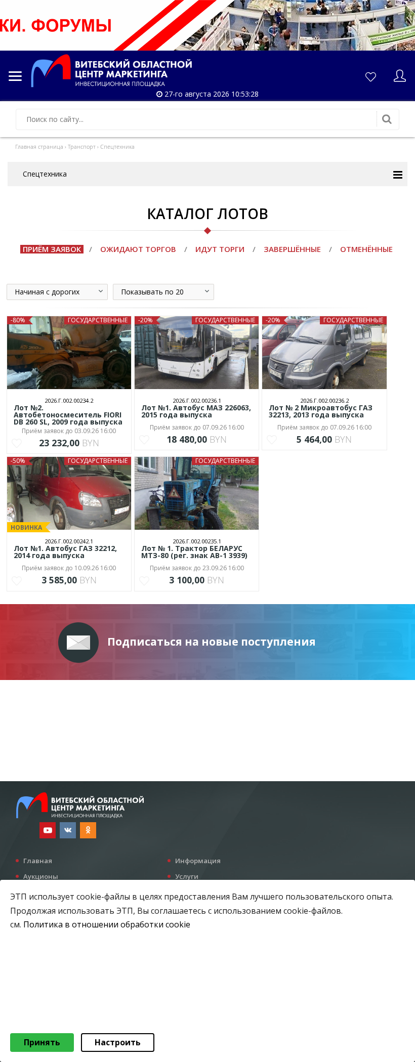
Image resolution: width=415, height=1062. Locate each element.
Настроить (118, 1042)
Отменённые (366, 249)
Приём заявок (52, 249)
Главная (37, 860)
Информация (198, 860)
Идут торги (219, 249)
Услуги (186, 876)
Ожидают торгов (138, 249)
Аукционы (40, 876)
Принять (42, 1042)
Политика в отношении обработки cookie (106, 924)
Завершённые (292, 249)
